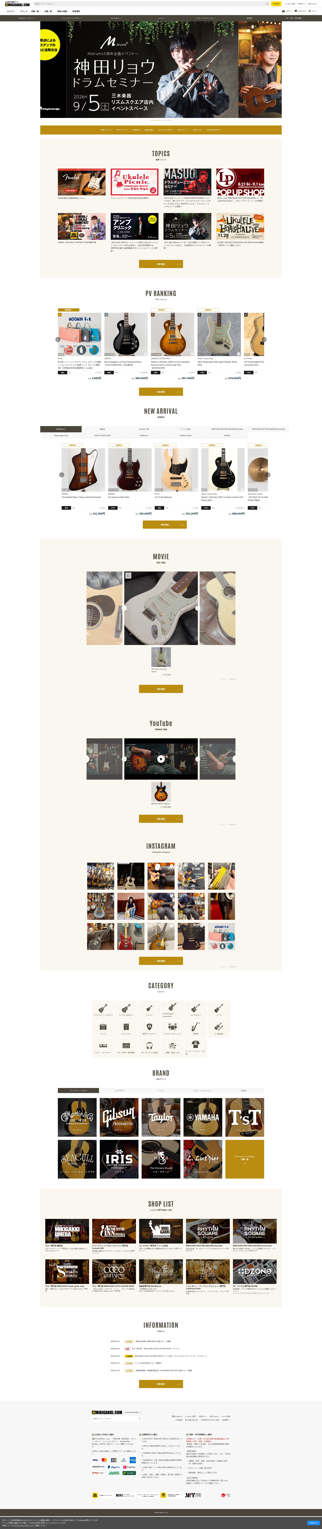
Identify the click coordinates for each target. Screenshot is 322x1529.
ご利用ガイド (202, 1416)
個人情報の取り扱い (192, 1420)
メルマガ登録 (225, 1416)
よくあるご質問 (190, 1416)
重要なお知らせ (177, 1416)
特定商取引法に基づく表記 (210, 1420)
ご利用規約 (179, 1420)
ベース (160, 1091)
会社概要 (225, 1420)
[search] (264, 3)
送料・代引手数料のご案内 (200, 1434)
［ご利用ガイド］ (116, 1451)
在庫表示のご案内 (149, 1434)
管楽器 (243, 1091)
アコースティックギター (78, 1091)
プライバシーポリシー (23, 1525)
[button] (150, 120)
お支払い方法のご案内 (104, 1434)
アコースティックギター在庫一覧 (244, 1157)
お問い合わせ (214, 1416)
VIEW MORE (161, 264)
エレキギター (120, 1091)
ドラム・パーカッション (202, 1091)
